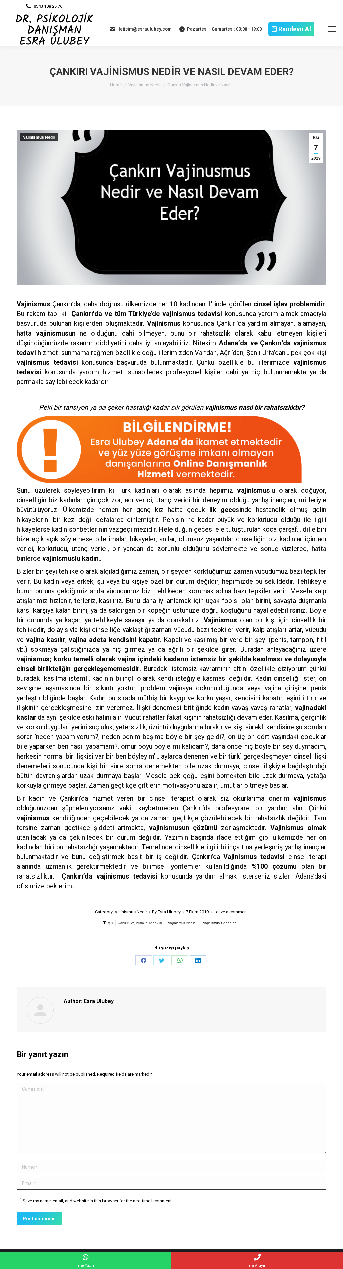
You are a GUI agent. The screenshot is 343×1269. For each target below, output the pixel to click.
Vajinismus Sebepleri (220, 923)
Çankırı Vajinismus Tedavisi (140, 923)
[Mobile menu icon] (332, 29)
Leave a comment (231, 911)
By (166, 911)
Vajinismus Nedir (39, 137)
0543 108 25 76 (47, 6)
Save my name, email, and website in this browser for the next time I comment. (98, 1200)
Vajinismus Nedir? (182, 923)
